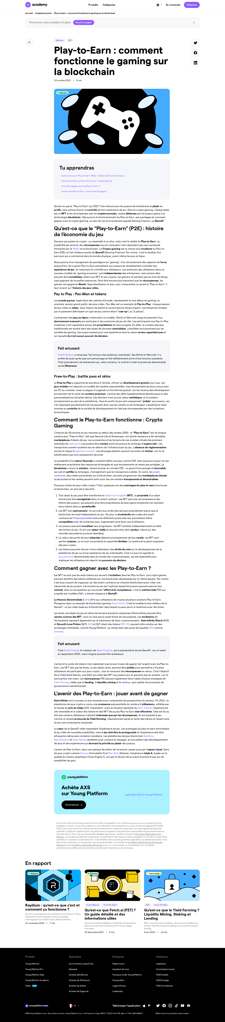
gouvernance (66, 556)
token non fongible (115, 495)
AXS (90, 624)
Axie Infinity (118, 603)
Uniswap (59, 631)
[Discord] (188, 1006)
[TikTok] (176, 1006)
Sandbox (149, 736)
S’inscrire (192, 5)
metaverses (75, 443)
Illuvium (84, 753)
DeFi (86, 599)
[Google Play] (149, 1005)
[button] (112, 792)
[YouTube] (182, 1006)
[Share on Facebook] (195, 53)
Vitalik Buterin (66, 355)
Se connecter (173, 5)
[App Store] (144, 1005)
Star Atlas (113, 753)
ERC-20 (124, 624)
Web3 (76, 248)
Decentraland (61, 739)
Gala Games (79, 739)
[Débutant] (53, 900)
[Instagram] (170, 1006)
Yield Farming (61, 682)
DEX (151, 628)
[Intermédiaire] (172, 900)
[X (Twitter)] (158, 1006)
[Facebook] (164, 1006)
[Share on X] (195, 44)
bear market (145, 708)
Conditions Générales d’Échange (86, 845)
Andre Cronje (71, 650)
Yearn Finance (104, 650)
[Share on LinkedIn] (195, 63)
